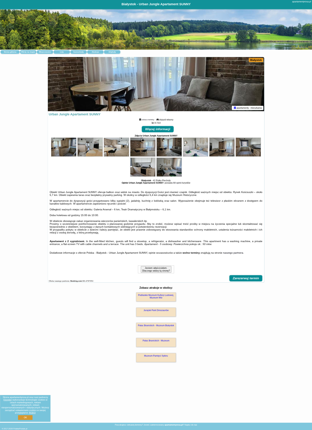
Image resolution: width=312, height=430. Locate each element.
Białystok (256, 59)
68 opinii (177, 183)
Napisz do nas (191, 425)
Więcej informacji (157, 129)
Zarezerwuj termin (246, 278)
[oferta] (235, 108)
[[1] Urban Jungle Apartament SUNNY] (156, 84)
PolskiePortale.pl (20, 429)
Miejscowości (45, 52)
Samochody (78, 52)
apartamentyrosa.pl (301, 1)
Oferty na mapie (28, 52)
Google (7, 400)
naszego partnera (233, 252)
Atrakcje (95, 52)
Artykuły (112, 52)
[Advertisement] (156, 396)
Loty (62, 52)
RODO (32, 413)
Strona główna (10, 52)
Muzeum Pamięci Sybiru (156, 356)
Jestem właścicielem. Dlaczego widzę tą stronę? (156, 269)
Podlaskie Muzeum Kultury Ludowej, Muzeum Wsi (156, 296)
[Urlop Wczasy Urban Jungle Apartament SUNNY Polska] (63, 155)
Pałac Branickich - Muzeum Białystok (156, 325)
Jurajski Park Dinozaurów (156, 310)
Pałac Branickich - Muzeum (156, 340)
